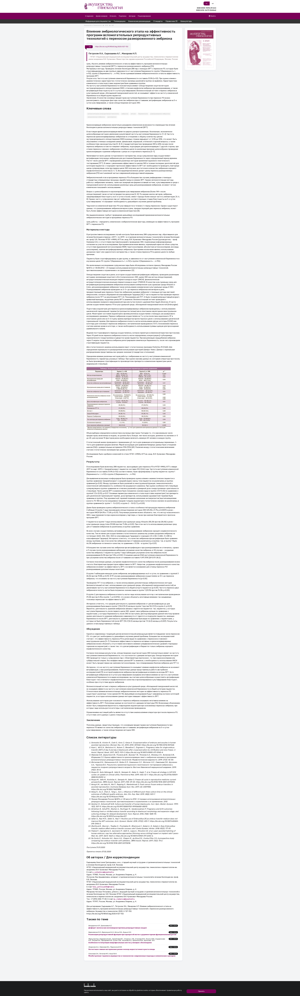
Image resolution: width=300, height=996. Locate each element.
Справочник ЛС (172, 21)
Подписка (122, 16)
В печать (113, 16)
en (213, 3)
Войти (213, 16)
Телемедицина (119, 21)
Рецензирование (144, 16)
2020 (106, 25)
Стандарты (158, 21)
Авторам (132, 16)
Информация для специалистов (98, 21)
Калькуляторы (186, 21)
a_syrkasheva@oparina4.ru (103, 872)
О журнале (89, 16)
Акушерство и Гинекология (93, 25)
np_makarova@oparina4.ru (124, 899)
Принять (201, 991)
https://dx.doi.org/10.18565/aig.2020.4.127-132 (111, 47)
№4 (112, 25)
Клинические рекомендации (139, 21)
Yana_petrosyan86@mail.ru (103, 887)
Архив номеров (101, 16)
